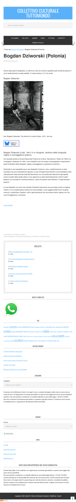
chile (41, 327)
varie (57, 341)
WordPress (53, 496)
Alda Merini (7, 327)
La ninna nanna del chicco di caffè (20, 273)
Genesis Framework (43, 496)
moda (5, 336)
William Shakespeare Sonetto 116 (20, 252)
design (53, 327)
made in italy (53, 331)
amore (13, 326)
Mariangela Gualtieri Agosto (18, 266)
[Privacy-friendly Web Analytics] (4, 501)
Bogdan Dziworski (25, 236)
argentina (25, 327)
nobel (21, 336)
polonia (42, 236)
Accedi (6, 445)
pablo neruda (26, 336)
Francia (25, 331)
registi (23, 234)
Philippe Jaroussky (37, 336)
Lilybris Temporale (9, 365)
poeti (61, 335)
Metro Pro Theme (30, 496)
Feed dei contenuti (9, 449)
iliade (42, 331)
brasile (32, 327)
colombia (48, 327)
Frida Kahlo (31, 331)
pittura (54, 335)
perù (32, 336)
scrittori (18, 340)
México (16, 336)
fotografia (16, 234)
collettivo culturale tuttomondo (38, 13)
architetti (19, 327)
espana (13, 331)
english (7, 331)
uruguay (50, 341)
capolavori (37, 327)
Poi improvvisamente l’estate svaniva (21, 259)
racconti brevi (7, 341)
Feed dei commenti (10, 454)
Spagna (31, 341)
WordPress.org (8, 458)
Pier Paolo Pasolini (46, 336)
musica (10, 336)
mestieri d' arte (67, 331)
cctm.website (8, 205)
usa (54, 340)
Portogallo (67, 336)
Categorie (7, 381)
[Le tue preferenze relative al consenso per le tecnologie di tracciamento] (72, 498)
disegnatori (59, 327)
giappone (37, 331)
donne (66, 326)
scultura (26, 341)
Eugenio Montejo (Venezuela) (13, 351)
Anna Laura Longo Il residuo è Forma (15, 360)
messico (60, 331)
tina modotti (41, 341)
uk (46, 341)
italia (46, 331)
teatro (36, 341)
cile (44, 327)
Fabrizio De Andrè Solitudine (13, 356)
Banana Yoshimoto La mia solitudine (15, 369)
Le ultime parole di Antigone (18, 281)
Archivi (6, 422)
